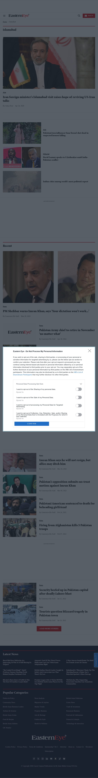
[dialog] (49, 389)
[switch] (79, 389)
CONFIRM (31, 424)
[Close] (90, 351)
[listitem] (49, 384)
